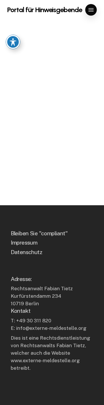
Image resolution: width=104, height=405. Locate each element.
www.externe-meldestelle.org (45, 360)
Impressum (24, 242)
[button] (91, 10)
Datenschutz (26, 252)
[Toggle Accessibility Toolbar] (13, 42)
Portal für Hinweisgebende (44, 9)
